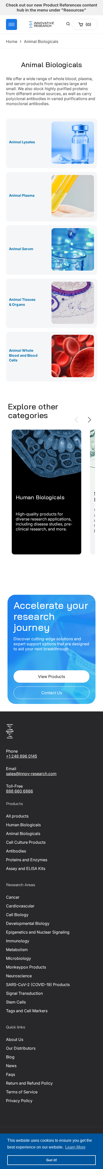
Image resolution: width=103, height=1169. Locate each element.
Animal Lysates (22, 142)
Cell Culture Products (26, 842)
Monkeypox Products (26, 967)
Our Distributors (21, 1048)
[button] (11, 24)
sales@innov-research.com (31, 773)
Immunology (17, 940)
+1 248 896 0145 (21, 756)
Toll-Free (14, 786)
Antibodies (16, 850)
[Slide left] (76, 419)
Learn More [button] (75, 1147)
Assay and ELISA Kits (25, 868)
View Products (51, 676)
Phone (12, 751)
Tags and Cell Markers (27, 1010)
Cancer (13, 897)
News (11, 1065)
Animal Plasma (21, 195)
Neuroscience (19, 975)
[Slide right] (89, 419)
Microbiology (18, 958)
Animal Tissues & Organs (22, 302)
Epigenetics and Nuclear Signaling (38, 932)
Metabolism (17, 949)
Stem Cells (16, 1002)
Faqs (10, 1074)
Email (11, 768)
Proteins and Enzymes (26, 859)
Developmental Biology (28, 923)
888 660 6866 (19, 791)
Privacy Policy (19, 1100)
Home (11, 41)
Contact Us (51, 692)
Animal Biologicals (23, 833)
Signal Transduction (24, 993)
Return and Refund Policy (29, 1083)
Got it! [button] (51, 1160)
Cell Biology (17, 914)
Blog (10, 1056)
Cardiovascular (20, 905)
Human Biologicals (23, 824)
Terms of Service (22, 1091)
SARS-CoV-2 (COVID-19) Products (38, 984)
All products (17, 816)
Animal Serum (21, 249)
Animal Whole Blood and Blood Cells (23, 355)
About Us (14, 1039)
